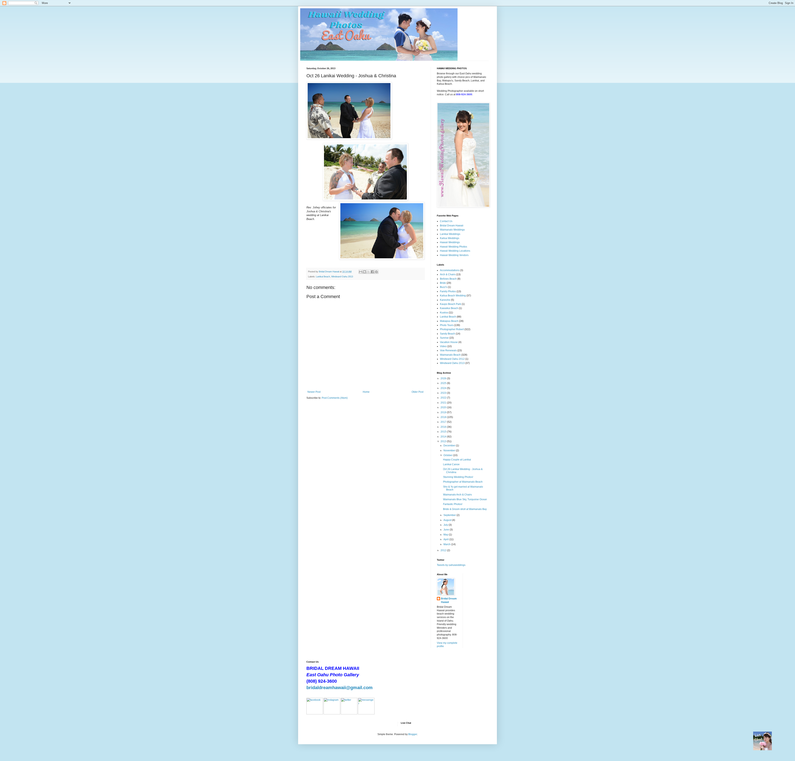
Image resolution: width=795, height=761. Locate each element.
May (446, 534)
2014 (444, 436)
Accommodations (449, 270)
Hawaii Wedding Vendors (454, 255)
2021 (444, 402)
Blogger (412, 734)
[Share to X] (368, 272)
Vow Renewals (448, 350)
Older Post (417, 391)
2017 (444, 421)
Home (366, 391)
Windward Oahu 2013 (342, 276)
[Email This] (361, 272)
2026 (444, 378)
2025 (444, 383)
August (447, 520)
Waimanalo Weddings (452, 229)
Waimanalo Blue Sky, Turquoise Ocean (465, 499)
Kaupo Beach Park (450, 304)
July (446, 524)
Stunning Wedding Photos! (458, 477)
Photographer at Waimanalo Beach (463, 481)
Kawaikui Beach (449, 308)
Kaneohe (445, 299)
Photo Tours (446, 325)
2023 (444, 392)
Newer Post (313, 391)
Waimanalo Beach (450, 354)
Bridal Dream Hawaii (451, 225)
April (446, 539)
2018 (444, 417)
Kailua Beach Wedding (453, 295)
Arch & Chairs (447, 274)
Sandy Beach (447, 333)
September (450, 515)
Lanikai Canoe (451, 464)
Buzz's (443, 287)
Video (443, 346)
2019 (444, 412)
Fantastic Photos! (452, 504)
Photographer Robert (452, 329)
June (446, 529)
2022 (444, 397)
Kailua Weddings (449, 238)
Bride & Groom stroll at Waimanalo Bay (465, 509)
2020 (444, 407)
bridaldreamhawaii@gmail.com (339, 687)
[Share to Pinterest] (376, 272)
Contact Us (446, 221)
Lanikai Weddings (450, 234)
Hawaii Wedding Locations (455, 250)
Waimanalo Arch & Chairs (457, 494)
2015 (444, 431)
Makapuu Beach (449, 321)
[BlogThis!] (365, 272)
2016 (444, 426)
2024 (444, 388)
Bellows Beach (448, 278)
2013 (444, 441)
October (448, 455)
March (447, 544)
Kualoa (444, 312)
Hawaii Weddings (450, 242)
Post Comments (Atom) (335, 397)
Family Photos (448, 291)
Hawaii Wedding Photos (453, 246)
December (449, 445)
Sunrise (444, 337)
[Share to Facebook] (372, 272)
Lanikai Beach (323, 276)
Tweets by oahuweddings (451, 565)
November (449, 450)
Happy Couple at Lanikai (457, 459)
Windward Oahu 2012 (452, 359)
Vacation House (449, 342)
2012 (444, 550)
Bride (443, 282)
